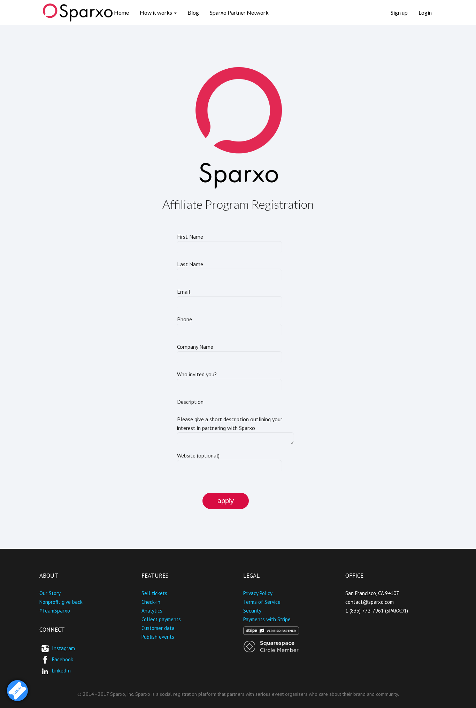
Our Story (50, 593)
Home (121, 12)
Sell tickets (154, 593)
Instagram (63, 648)
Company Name (195, 346)
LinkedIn (61, 670)
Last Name (190, 264)
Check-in (150, 602)
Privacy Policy (257, 593)
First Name (190, 236)
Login (425, 12)
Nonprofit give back (61, 602)
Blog (193, 12)
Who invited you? (197, 374)
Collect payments (161, 619)
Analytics (151, 610)
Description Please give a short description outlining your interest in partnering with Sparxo (229, 414)
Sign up (399, 12)
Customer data (158, 628)
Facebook (62, 659)
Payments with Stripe (267, 619)
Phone (184, 319)
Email (183, 291)
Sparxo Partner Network (239, 12)
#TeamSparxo (54, 610)
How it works (156, 12)
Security (252, 610)
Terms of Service (262, 602)
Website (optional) (198, 455)
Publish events (157, 636)
